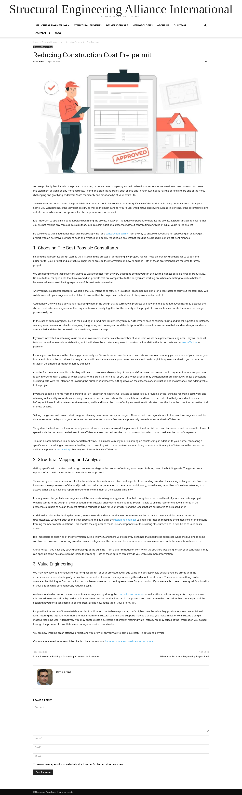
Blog (57, 33)
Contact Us (42, 33)
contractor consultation (131, 594)
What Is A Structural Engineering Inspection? (184, 656)
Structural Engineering (51, 25)
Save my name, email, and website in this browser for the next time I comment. (80, 764)
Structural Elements (88, 25)
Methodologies (143, 25)
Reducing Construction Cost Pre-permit (92, 55)
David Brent (38, 61)
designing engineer (125, 519)
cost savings (64, 449)
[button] (205, 25)
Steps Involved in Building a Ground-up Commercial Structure (66, 656)
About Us (163, 25)
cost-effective (189, 342)
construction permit (117, 233)
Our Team (180, 25)
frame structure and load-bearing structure (129, 641)
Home (36, 42)
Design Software (117, 25)
